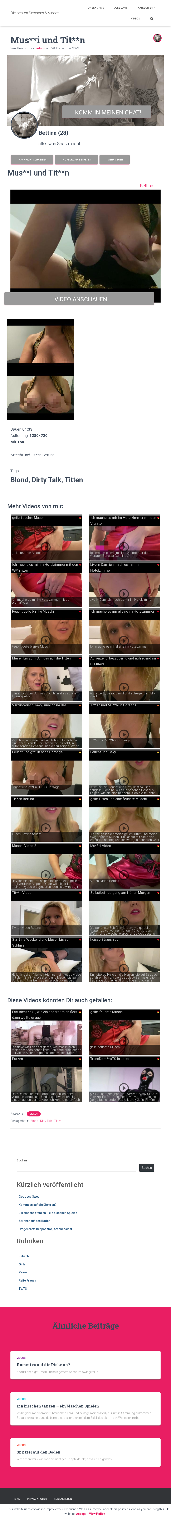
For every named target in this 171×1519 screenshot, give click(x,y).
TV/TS (23, 1288)
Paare (23, 1272)
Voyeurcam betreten (76, 159)
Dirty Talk (46, 1121)
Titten (58, 1121)
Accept (81, 1513)
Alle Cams (120, 7)
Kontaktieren (63, 1498)
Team (17, 1498)
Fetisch (24, 1256)
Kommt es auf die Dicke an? (38, 1204)
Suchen (22, 1160)
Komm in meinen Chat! (106, 112)
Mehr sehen (114, 159)
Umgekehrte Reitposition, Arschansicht (45, 1229)
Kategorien (145, 7)
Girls (22, 1264)
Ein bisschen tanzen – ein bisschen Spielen (48, 1213)
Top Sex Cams (95, 7)
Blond (34, 1121)
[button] (154, 7)
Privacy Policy (37, 1498)
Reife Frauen (27, 1280)
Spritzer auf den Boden (34, 1221)
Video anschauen (79, 299)
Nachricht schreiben (32, 159)
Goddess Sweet (29, 1196)
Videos (135, 18)
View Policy (97, 1513)
